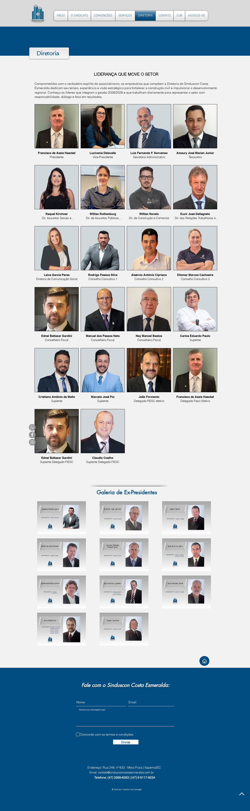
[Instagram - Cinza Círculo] (32, 442)
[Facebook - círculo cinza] (32, 434)
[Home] (204, 661)
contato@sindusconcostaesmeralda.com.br (126, 772)
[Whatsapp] (32, 427)
